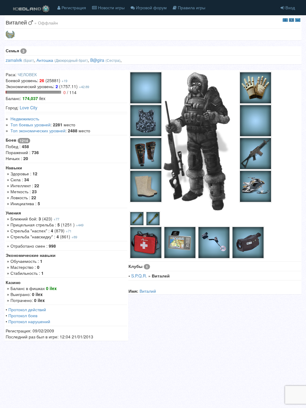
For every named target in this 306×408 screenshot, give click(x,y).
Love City (28, 108)
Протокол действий (27, 309)
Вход (289, 7)
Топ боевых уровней (30, 125)
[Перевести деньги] (291, 19)
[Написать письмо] (297, 19)
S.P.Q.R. (139, 276)
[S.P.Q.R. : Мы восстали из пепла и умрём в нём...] (10, 34)
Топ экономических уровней (37, 131)
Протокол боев (22, 315)
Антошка (44, 60)
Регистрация (73, 7)
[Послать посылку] (285, 19)
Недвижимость (24, 119)
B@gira (97, 60)
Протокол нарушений (29, 321)
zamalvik (14, 60)
